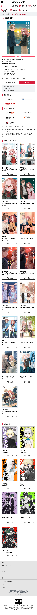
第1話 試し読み (10, 82)
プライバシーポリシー (14, 591)
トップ (2, 14)
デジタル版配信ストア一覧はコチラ (13, 126)
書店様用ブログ (13, 590)
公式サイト (27, 82)
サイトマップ (12, 592)
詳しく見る (10, 174)
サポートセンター (24, 591)
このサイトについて (22, 590)
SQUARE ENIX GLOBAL (22, 592)
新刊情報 (8, 14)
